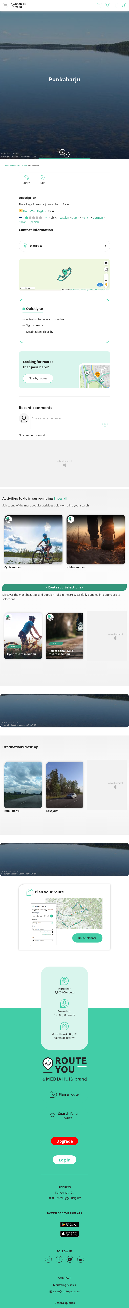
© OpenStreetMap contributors (96, 290)
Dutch (75, 217)
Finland (24, 165)
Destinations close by (39, 332)
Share (26, 183)
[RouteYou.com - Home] (18, 5)
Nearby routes (38, 378)
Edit (42, 183)
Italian (23, 222)
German (98, 217)
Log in (64, 1160)
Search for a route (68, 1115)
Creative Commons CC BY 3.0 (23, 156)
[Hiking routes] (96, 539)
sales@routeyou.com (66, 1291)
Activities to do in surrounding (45, 319)
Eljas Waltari (13, 153)
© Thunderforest (77, 290)
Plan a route (69, 1094)
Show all (60, 498)
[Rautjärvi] (64, 785)
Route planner (87, 938)
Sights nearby (35, 325)
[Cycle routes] (33, 539)
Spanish (34, 222)
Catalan (64, 217)
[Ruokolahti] (23, 785)
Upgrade (64, 1141)
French (85, 217)
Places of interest (11, 165)
